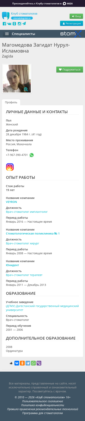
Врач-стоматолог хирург (22, 243)
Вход (78, 16)
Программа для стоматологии (42, 413)
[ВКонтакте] (16, 363)
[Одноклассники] (22, 363)
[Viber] (39, 363)
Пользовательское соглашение (42, 401)
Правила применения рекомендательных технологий (42, 409)
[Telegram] (28, 363)
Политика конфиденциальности (42, 405)
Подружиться (71, 69)
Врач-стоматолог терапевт (24, 275)
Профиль (11, 102)
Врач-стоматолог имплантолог (27, 212)
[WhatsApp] (33, 363)
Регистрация (73, 23)
